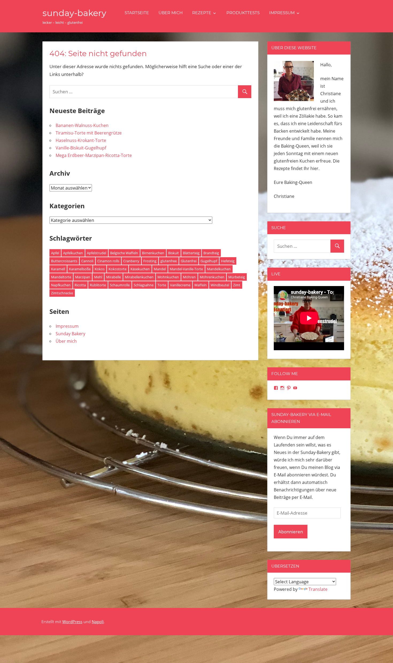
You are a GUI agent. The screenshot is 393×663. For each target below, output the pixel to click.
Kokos (100, 269)
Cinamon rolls (108, 261)
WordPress (72, 621)
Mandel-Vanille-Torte (186, 269)
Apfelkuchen (73, 252)
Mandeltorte (61, 277)
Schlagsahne (143, 285)
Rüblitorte (98, 285)
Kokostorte (117, 269)
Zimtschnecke (62, 293)
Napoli (98, 621)
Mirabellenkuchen (139, 277)
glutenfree (168, 261)
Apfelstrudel (96, 252)
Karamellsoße (80, 269)
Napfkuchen (61, 285)
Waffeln (200, 285)
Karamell (58, 269)
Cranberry (131, 261)
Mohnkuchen (168, 277)
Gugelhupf (209, 261)
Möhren (189, 277)
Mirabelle (113, 277)
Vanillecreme (180, 285)
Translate (318, 589)
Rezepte (201, 12)
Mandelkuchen (219, 269)
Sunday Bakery (70, 334)
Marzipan (82, 277)
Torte (161, 285)
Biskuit (173, 252)
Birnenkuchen (153, 252)
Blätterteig (191, 252)
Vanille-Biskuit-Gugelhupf (81, 148)
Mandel (160, 269)
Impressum (282, 12)
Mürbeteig (236, 277)
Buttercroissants (64, 261)
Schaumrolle (120, 285)
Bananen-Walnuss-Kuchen (82, 125)
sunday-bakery (74, 13)
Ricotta (80, 285)
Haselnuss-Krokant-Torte (81, 140)
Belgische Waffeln (124, 252)
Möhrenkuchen (212, 277)
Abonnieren (290, 532)
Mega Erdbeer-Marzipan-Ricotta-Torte (94, 155)
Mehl (98, 277)
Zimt (236, 285)
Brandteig (211, 252)
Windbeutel (220, 285)
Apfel (55, 252)
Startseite (137, 12)
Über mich (171, 12)
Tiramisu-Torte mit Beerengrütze (89, 133)
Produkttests (243, 12)
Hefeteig (227, 261)
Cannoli (87, 261)
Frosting (149, 261)
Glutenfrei (188, 261)
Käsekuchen (140, 269)
